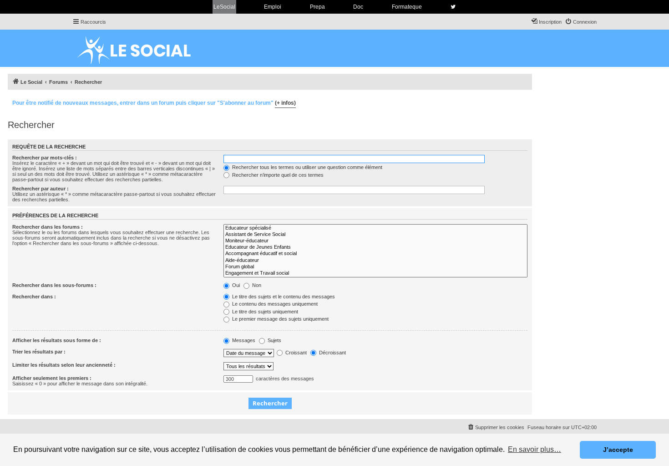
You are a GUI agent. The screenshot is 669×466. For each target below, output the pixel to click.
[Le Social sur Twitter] (453, 7)
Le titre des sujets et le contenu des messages (283, 296)
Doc (358, 7)
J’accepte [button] (618, 449)
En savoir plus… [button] (534, 449)
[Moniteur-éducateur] (375, 241)
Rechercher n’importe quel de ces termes (277, 175)
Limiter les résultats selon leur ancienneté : (64, 365)
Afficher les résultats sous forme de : (56, 340)
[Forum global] (375, 267)
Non (256, 285)
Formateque (407, 7)
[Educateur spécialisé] (375, 228)
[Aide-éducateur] (375, 260)
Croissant (295, 352)
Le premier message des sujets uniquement (280, 319)
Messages (243, 340)
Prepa (317, 7)
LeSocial (224, 7)
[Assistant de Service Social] (375, 234)
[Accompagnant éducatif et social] (375, 254)
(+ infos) (285, 103)
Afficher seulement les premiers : (51, 378)
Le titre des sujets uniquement (264, 311)
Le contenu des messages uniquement (274, 304)
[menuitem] (581, 21)
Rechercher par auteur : (40, 188)
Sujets (273, 340)
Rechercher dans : (34, 296)
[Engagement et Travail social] (375, 273)
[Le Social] (141, 48)
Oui (235, 285)
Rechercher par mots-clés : (44, 157)
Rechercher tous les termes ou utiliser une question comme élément (306, 167)
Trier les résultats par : (39, 351)
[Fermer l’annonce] (524, 101)
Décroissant (332, 352)
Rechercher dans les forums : (47, 227)
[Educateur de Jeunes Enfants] (375, 247)
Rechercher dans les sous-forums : (54, 285)
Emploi (272, 7)
